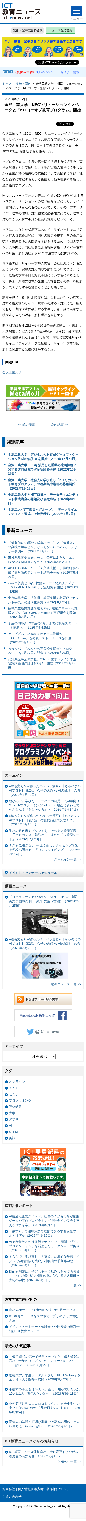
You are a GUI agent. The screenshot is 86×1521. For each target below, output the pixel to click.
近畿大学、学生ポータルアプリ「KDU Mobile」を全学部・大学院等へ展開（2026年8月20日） (45, 1377)
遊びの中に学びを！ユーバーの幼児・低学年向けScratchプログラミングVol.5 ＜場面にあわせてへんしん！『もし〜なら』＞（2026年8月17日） (44, 805)
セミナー (15, 1094)
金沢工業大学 (12, 372)
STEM (13, 1132)
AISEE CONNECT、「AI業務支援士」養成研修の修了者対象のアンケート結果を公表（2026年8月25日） (43, 572)
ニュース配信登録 (60, 30)
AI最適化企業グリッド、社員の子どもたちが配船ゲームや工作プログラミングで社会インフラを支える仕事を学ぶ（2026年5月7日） (44, 1220)
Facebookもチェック (43, 1015)
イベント (15, 1088)
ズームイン (14, 775)
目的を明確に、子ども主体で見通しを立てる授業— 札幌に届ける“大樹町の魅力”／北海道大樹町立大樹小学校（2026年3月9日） (44, 1276)
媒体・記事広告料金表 (28, 30)
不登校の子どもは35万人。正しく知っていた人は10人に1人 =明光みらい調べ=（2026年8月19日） (44, 1392)
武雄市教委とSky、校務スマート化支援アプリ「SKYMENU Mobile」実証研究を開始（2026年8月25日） (43, 587)
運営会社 (8, 1489)
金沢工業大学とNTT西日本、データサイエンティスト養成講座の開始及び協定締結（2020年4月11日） (43, 499)
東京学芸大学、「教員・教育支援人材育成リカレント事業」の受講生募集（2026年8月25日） (43, 600)
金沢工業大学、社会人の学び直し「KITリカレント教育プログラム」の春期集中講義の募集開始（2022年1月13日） (43, 484)
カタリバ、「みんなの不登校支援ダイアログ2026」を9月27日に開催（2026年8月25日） (40, 651)
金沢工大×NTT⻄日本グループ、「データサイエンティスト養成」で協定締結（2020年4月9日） (42, 512)
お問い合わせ (12, 1496)
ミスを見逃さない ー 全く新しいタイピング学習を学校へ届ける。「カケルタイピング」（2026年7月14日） (44, 849)
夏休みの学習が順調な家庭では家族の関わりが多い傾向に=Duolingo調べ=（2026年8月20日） (44, 1424)
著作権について (57, 1489)
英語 (12, 1138)
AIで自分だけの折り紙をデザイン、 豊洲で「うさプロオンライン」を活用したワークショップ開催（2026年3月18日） (44, 1246)
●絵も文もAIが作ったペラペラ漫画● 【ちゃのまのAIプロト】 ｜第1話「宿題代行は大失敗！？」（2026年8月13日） (45, 820)
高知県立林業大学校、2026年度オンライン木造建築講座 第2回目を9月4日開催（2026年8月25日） (42, 663)
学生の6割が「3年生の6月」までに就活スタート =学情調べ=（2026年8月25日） (43, 625)
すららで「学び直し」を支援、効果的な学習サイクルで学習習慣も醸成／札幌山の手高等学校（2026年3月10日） (44, 1261)
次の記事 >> (59, 425)
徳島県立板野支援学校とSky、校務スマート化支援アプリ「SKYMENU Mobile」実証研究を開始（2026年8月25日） (43, 613)
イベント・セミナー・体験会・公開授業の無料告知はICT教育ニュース (44, 1329)
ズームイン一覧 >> (67, 859)
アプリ (14, 1119)
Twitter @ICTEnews (43, 1031)
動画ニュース (16, 886)
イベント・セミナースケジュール (33, 873)
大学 (12, 1113)
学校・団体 (23, 83)
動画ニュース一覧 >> (66, 984)
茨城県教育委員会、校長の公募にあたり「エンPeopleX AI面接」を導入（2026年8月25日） (41, 560)
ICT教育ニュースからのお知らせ (31, 1441)
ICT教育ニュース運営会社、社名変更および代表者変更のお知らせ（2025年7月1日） (43, 1454)
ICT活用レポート (19, 1206)
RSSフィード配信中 (43, 999)
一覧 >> (75, 1285)
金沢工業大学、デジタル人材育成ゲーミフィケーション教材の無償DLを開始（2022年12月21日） (43, 457)
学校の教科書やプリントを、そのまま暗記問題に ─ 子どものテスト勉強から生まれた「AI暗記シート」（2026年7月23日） (44, 835)
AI (10, 1125)
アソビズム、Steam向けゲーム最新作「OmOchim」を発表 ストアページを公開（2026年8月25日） (39, 638)
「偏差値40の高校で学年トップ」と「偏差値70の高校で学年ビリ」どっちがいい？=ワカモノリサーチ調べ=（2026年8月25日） (42, 547)
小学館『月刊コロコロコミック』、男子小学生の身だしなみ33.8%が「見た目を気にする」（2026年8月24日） (44, 1408)
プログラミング (20, 1100)
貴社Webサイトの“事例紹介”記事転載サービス (42, 1310)
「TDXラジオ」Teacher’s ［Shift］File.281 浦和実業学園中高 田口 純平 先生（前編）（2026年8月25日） (44, 901)
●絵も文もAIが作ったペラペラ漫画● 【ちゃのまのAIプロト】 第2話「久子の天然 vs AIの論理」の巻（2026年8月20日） (45, 790)
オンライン (17, 1081)
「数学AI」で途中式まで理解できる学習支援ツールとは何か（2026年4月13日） (44, 1233)
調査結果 (15, 1107)
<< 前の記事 (26, 425)
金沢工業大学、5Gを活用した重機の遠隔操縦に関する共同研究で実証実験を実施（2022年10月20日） (42, 469)
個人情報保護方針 (31, 1489)
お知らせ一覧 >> (69, 1461)
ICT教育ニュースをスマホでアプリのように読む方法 (43, 1318)
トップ (6, 83)
